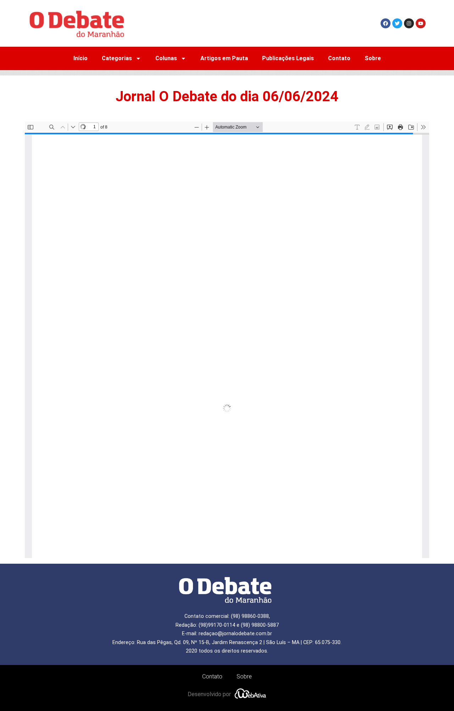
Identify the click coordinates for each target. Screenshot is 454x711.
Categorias (117, 58)
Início (80, 58)
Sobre (373, 58)
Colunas (166, 58)
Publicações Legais (288, 58)
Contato (339, 58)
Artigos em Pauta (224, 58)
